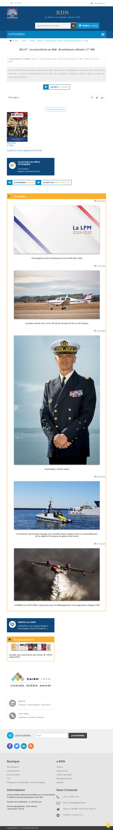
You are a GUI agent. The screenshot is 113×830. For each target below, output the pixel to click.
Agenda (21, 701)
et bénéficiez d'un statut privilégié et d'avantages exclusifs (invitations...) (33, 627)
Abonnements (13, 767)
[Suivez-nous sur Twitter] (17, 746)
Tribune (60, 767)
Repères (60, 782)
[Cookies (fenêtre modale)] (108, 825)
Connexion (18, 3)
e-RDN (23, 41)
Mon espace (99, 3)
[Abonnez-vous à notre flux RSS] (31, 746)
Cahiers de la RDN (64, 774)
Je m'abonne (77, 735)
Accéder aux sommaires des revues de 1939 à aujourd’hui (30, 655)
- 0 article (90, 25)
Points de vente (13, 774)
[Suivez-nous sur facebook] (10, 746)
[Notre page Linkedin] (24, 746)
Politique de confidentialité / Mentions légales (26, 782)
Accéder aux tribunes (56, 109)
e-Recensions (62, 771)
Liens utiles (23, 713)
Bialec (19, 828)
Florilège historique (64, 778)
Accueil (15, 41)
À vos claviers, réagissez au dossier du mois (28, 170)
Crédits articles (13, 771)
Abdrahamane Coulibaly (20, 59)
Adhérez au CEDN (27, 622)
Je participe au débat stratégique (29, 162)
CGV (8, 778)
